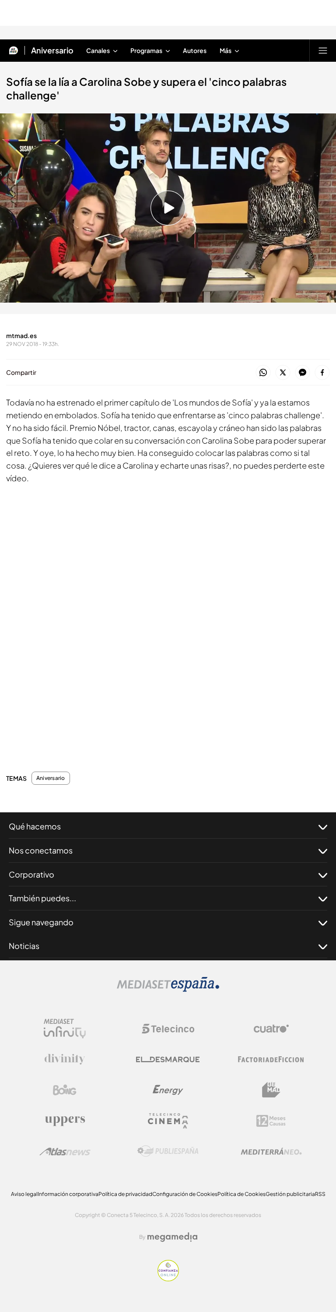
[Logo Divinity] (65, 1059)
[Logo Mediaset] (168, 989)
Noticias (24, 946)
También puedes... (42, 898)
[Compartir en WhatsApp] (263, 373)
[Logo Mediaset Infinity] (65, 1029)
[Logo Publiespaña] (168, 1151)
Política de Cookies (241, 1194)
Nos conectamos (41, 850)
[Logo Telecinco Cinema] (168, 1121)
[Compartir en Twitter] (282, 373)
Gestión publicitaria (290, 1194)
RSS (320, 1194)
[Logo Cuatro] (271, 1029)
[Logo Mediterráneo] (271, 1151)
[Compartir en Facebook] (322, 373)
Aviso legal (24, 1194)
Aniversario (52, 50)
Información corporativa (68, 1194)
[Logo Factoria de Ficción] (271, 1059)
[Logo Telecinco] (168, 1029)
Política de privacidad (125, 1194)
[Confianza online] (168, 1279)
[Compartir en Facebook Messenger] (302, 373)
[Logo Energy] (168, 1090)
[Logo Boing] (65, 1090)
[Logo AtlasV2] (65, 1151)
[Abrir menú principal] (322, 50)
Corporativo (31, 874)
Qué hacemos (35, 826)
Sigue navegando (41, 922)
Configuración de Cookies (184, 1194)
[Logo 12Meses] (271, 1121)
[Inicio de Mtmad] (13, 50)
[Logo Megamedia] (172, 1237)
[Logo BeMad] (271, 1090)
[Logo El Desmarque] (168, 1059)
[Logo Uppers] (64, 1121)
